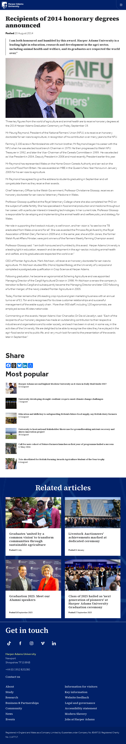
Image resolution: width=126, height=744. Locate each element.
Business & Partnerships (22, 703)
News (9, 714)
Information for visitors (81, 686)
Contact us (13, 677)
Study (10, 692)
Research (12, 697)
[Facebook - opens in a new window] (20, 643)
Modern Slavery (76, 714)
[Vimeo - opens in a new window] (42, 643)
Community (14, 708)
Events (10, 719)
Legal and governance (80, 703)
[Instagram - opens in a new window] (31, 643)
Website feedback (77, 697)
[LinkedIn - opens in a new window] (53, 643)
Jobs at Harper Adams (80, 719)
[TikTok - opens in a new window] (9, 643)
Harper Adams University (21, 654)
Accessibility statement (81, 708)
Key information (76, 692)
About (10, 686)
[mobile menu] (121, 5)
